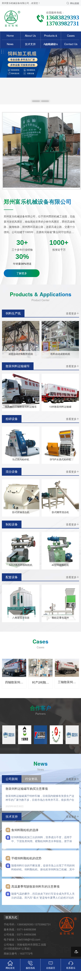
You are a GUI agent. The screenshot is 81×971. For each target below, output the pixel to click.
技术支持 (30, 44)
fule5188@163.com (28, 939)
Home (10, 35)
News (10, 44)
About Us (30, 35)
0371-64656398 (26, 929)
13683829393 (25, 924)
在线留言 (50, 44)
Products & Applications (51, 40)
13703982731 (42, 924)
